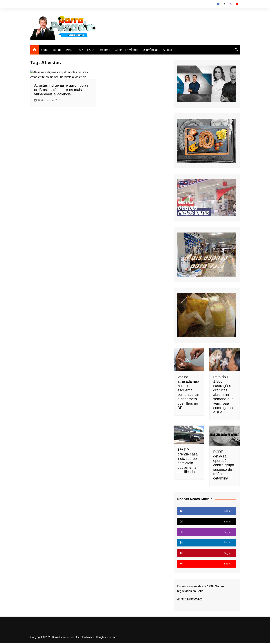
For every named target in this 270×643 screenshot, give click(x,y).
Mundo (57, 49)
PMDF (70, 49)
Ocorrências (150, 49)
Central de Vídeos (126, 49)
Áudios (167, 49)
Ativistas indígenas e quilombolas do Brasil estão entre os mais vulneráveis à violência (61, 89)
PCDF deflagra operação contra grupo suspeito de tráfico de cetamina (223, 465)
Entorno (105, 49)
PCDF (91, 49)
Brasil (44, 49)
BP (81, 49)
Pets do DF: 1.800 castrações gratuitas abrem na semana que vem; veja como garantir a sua (224, 394)
